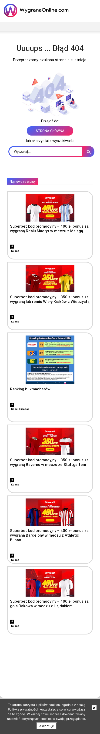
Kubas (15, 250)
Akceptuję (46, 726)
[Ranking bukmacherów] (50, 359)
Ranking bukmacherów (30, 389)
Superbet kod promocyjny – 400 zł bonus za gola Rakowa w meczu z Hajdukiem (49, 603)
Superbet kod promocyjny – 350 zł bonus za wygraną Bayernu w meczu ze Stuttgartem (49, 462)
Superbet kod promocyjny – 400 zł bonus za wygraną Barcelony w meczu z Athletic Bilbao (49, 535)
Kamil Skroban (20, 409)
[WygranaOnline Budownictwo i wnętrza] (37, 10)
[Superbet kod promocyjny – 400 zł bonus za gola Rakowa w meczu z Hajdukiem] (50, 583)
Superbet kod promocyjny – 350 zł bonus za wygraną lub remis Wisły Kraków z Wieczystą (50, 299)
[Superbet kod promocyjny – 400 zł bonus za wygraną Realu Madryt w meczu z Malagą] (50, 208)
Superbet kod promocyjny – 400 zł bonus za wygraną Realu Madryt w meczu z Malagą (49, 228)
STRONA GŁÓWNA (50, 131)
